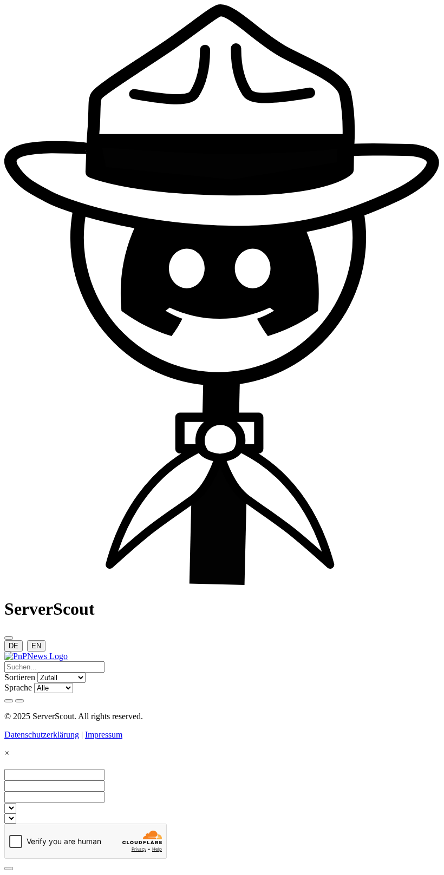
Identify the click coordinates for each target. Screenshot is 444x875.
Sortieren (19, 677)
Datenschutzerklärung (41, 734)
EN (36, 646)
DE (13, 646)
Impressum (103, 734)
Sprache (18, 687)
